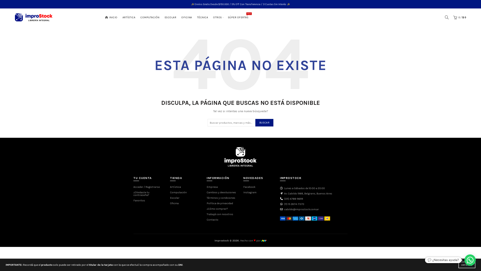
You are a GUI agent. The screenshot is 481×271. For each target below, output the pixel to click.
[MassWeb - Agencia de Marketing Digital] (264, 240)
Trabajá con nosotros (220, 214)
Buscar (264, 122)
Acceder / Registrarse (146, 187)
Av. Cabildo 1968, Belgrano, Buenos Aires (308, 193)
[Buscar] (447, 17)
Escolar (170, 17)
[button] (470, 260)
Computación (150, 17)
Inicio (113, 17)
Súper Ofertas (239, 16)
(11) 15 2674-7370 (294, 204)
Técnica (202, 17)
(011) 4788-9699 (293, 198)
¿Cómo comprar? (217, 208)
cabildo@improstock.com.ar (301, 209)
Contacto (212, 219)
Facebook (249, 187)
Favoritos (139, 200)
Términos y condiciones (221, 197)
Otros (217, 17)
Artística (129, 17)
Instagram (249, 192)
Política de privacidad (220, 203)
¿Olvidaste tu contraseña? (141, 194)
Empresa (212, 187)
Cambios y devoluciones (221, 192)
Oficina (186, 17)
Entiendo (466, 265)
